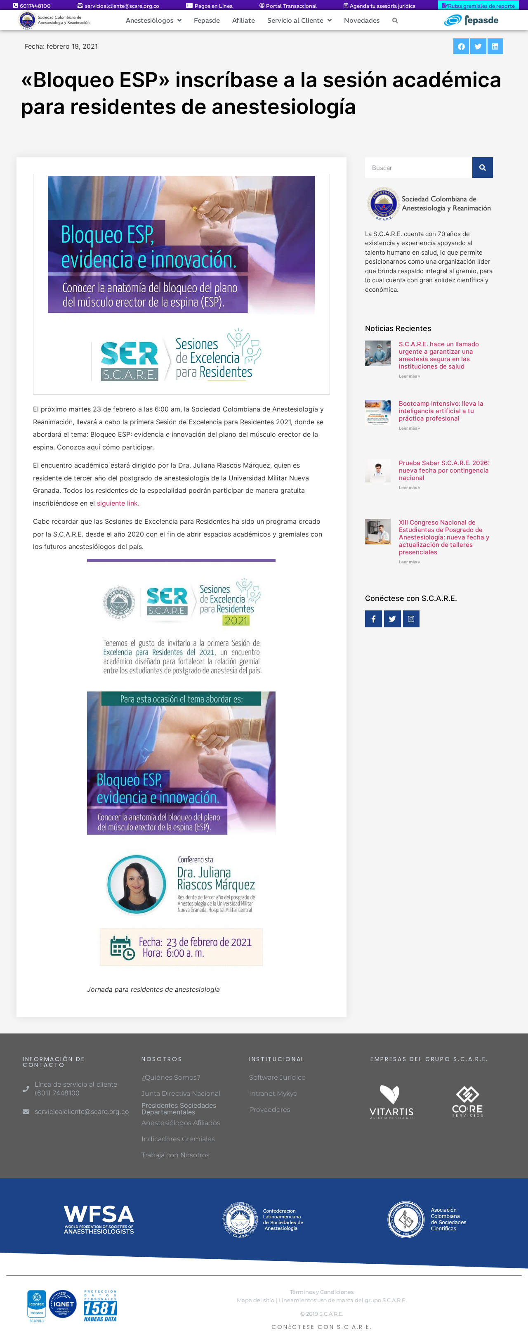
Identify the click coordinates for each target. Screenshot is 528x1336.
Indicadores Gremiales (178, 1139)
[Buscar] (482, 167)
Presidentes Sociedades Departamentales (178, 1108)
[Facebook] (373, 618)
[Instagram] (411, 618)
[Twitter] (392, 618)
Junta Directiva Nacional (180, 1093)
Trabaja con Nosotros (175, 1155)
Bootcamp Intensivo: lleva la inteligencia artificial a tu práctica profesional (441, 411)
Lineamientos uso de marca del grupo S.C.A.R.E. (342, 1300)
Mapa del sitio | (257, 1300)
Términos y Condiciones (322, 1292)
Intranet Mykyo (273, 1093)
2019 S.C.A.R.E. (325, 1314)
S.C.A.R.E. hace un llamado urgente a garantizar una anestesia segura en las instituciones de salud (439, 355)
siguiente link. (118, 503)
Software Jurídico (277, 1077)
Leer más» (409, 376)
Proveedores (269, 1110)
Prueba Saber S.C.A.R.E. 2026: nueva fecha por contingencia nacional (444, 470)
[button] (461, 46)
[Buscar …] (395, 20)
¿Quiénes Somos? (170, 1077)
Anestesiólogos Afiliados (180, 1123)
